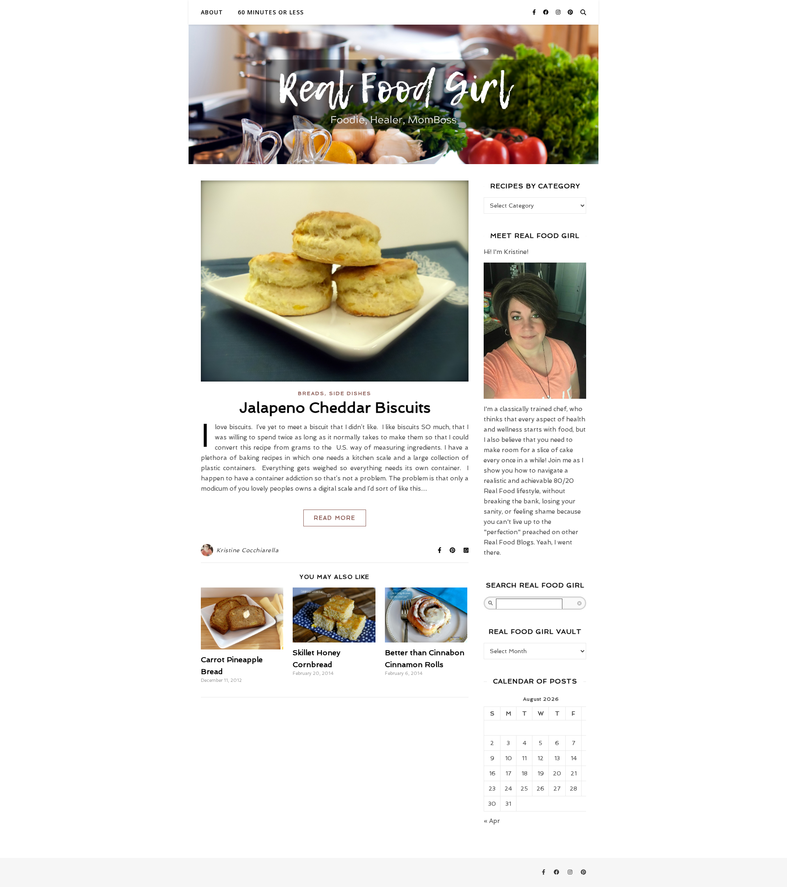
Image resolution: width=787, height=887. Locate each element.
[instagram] (559, 12)
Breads (311, 393)
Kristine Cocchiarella (247, 550)
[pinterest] (570, 12)
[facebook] (546, 12)
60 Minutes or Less (271, 12)
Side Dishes (350, 393)
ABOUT (212, 12)
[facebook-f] (534, 12)
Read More (334, 518)
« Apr (492, 821)
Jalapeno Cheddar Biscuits (335, 407)
